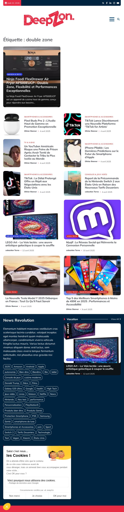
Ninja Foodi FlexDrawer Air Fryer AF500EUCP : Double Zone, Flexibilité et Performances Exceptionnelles (31, 85)
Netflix (43, 394)
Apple (41, 366)
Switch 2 (9, 432)
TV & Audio (29, 142)
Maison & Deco (14, 74)
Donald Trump (12, 383)
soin (39, 426)
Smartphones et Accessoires (19, 426)
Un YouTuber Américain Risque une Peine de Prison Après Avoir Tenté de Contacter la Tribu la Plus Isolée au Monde (41, 152)
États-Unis (39, 438)
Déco (25, 383)
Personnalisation (13, 404)
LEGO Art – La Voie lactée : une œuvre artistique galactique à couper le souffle (29, 244)
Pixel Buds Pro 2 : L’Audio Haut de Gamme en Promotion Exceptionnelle (40, 123)
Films (34, 383)
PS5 (34, 416)
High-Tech (72, 236)
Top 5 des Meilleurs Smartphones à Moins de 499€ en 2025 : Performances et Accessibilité (92, 301)
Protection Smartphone (16, 416)
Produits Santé (34, 410)
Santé (7, 421)
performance (36, 399)
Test (7, 438)
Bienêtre (36, 372)
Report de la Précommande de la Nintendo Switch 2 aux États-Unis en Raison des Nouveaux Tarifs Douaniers (102, 183)
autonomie (10, 372)
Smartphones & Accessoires (38, 117)
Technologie (44, 432)
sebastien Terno (92, 192)
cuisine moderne (32, 377)
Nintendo (9, 399)
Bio (46, 372)
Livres (22, 394)
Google (29, 388)
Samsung (45, 416)
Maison (32, 394)
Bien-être (24, 372)
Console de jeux (13, 377)
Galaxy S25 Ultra (13, 388)
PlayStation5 (32, 404)
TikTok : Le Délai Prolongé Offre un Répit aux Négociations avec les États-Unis (40, 183)
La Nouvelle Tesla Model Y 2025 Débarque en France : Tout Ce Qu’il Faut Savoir (31, 300)
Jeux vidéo (10, 394)
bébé (54, 372)
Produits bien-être (14, 410)
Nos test (22, 399)
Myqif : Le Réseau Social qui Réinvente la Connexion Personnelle (91, 244)
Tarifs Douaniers (25, 432)
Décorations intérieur (17, 236)
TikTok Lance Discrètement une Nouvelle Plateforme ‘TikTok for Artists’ (101, 123)
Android (30, 366)
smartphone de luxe (24, 421)
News (53, 394)
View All (115, 319)
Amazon (18, 366)
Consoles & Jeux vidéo (96, 174)
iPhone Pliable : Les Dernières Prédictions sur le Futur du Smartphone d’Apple (102, 152)
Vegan (16, 438)
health (40, 388)
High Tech (52, 388)
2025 (7, 366)
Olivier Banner (30, 131)
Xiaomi (26, 438)
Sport (48, 426)
